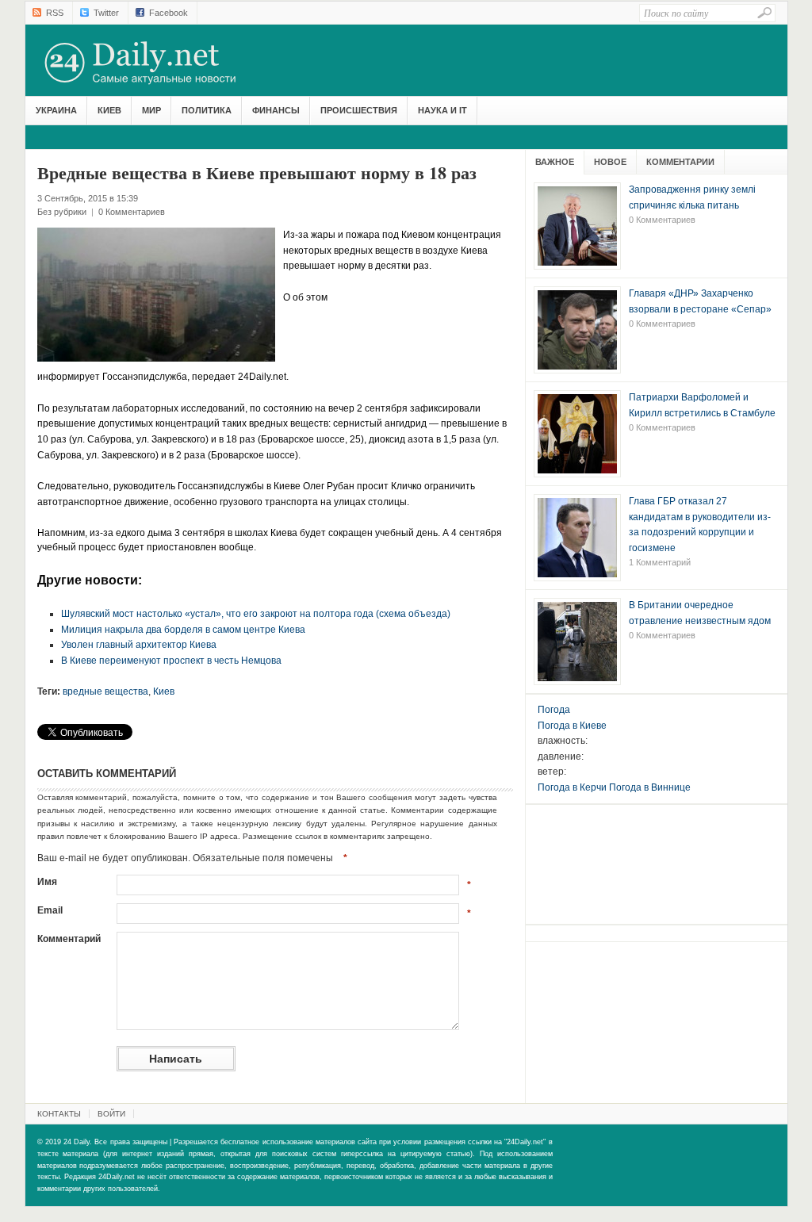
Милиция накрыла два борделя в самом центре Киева (183, 629)
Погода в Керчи (572, 787)
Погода (554, 709)
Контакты (59, 1113)
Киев (109, 110)
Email (50, 910)
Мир (151, 110)
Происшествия (358, 110)
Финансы (276, 110)
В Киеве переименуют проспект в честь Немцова (171, 660)
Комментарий (69, 938)
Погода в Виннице (650, 787)
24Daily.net (156, 62)
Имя (47, 881)
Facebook (168, 12)
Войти (111, 1113)
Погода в (572, 725)
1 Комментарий (660, 562)
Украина (56, 110)
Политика (207, 110)
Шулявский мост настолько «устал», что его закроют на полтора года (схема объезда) (255, 613)
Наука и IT (442, 110)
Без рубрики (61, 211)
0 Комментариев (131, 211)
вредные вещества (105, 691)
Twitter (106, 12)
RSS (54, 12)
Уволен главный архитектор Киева (138, 644)
